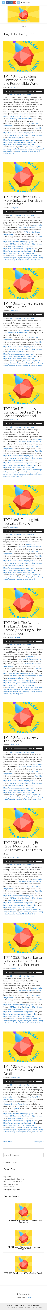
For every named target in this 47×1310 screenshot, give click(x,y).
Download (30, 95)
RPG (27, 151)
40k (22, 147)
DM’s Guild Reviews (10, 1184)
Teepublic (38, 128)
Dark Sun (14, 149)
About (7, 1308)
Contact (14, 1308)
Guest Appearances (32, 1305)
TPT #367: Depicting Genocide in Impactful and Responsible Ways (20, 80)
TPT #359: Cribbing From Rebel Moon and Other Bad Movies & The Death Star (23, 847)
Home (21, 1308)
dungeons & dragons (27, 149)
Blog (16, 1305)
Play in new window (17, 95)
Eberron (11, 151)
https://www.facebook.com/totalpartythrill (18, 140)
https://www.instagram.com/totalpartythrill (19, 142)
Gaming (17, 151)
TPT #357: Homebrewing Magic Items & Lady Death (23, 1070)
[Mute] (34, 91)
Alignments (7, 1176)
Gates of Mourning (9, 260)
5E (24, 147)
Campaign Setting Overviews (14, 1179)
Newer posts (39, 1142)
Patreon (28, 1308)
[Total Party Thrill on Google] (14, 2)
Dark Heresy (7, 149)
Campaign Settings (14, 472)
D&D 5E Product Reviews (12, 1182)
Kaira (29, 1297)
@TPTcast (13, 135)
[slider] (39, 91)
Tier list (27, 260)
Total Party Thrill (35, 151)
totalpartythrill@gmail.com (32, 135)
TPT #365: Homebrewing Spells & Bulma (23, 305)
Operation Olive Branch (12, 116)
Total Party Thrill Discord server (20, 118)
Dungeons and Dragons (24, 258)
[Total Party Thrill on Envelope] (18, 2)
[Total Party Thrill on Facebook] (7, 2)
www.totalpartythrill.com (17, 137)
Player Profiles (8, 1187)
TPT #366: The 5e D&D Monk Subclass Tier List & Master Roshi (23, 200)
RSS (40, 1308)
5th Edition (29, 147)
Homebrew (19, 365)
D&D (39, 147)
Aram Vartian (23, 114)
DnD (19, 149)
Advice (36, 147)
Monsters (18, 799)
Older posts (7, 1142)
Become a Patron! (10, 1162)
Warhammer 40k (8, 153)
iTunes (35, 1308)
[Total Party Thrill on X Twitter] (3, 2)
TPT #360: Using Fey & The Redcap (21, 739)
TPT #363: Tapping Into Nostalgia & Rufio (21, 521)
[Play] (6, 91)
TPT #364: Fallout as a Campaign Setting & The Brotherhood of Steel (22, 412)
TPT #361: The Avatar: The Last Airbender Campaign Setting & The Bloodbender (22, 628)
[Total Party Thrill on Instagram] (11, 2)
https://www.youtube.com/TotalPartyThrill (18, 145)
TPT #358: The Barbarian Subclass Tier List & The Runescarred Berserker (23, 961)
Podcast (11, 147)
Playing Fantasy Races (11, 1189)
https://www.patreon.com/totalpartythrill (18, 133)
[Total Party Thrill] (23, 14)
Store (22, 1305)
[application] (23, 91)
